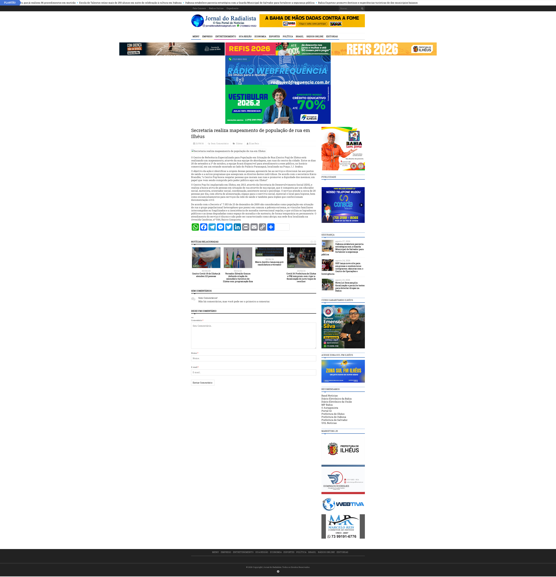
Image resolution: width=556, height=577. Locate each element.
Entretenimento (225, 36)
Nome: (194, 353)
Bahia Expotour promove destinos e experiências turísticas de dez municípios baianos (335, 2)
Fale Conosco (199, 8)
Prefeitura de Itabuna (333, 416)
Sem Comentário (220, 143)
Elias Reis (254, 143)
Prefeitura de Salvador (334, 419)
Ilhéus (239, 143)
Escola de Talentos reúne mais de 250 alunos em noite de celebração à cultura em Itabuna (98, 2)
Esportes (274, 36)
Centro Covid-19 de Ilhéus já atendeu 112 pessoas (206, 275)
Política (288, 36)
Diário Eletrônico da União (336, 401)
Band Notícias (329, 395)
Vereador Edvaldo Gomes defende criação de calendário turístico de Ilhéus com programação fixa (238, 277)
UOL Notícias (329, 422)
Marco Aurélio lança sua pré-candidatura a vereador (269, 263)
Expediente (232, 8)
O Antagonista (329, 407)
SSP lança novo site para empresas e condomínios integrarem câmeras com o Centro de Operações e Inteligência (342, 268)
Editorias (332, 36)
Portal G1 (326, 410)
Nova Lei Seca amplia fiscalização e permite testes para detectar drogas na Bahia (350, 286)
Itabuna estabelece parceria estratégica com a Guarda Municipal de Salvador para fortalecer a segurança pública (217, 2)
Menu (196, 36)
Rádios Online (216, 8)
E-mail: (195, 367)
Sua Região (245, 36)
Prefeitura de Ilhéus (332, 413)
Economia (260, 36)
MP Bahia (327, 404)
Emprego (207, 36)
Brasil (300, 36)
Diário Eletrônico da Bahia (336, 398)
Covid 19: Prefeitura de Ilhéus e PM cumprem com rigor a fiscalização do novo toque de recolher (301, 277)
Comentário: (197, 320)
